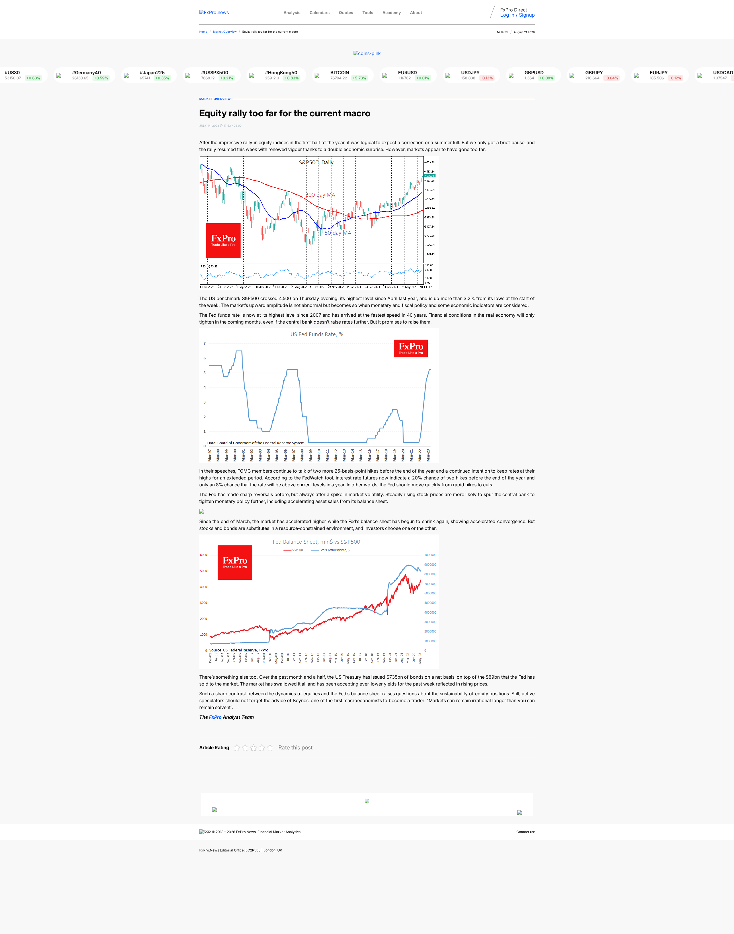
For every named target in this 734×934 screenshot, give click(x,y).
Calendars (320, 12)
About (416, 12)
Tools (367, 12)
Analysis (292, 12)
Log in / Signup (517, 15)
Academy (391, 12)
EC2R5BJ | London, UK (263, 850)
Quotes (346, 12)
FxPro (215, 717)
